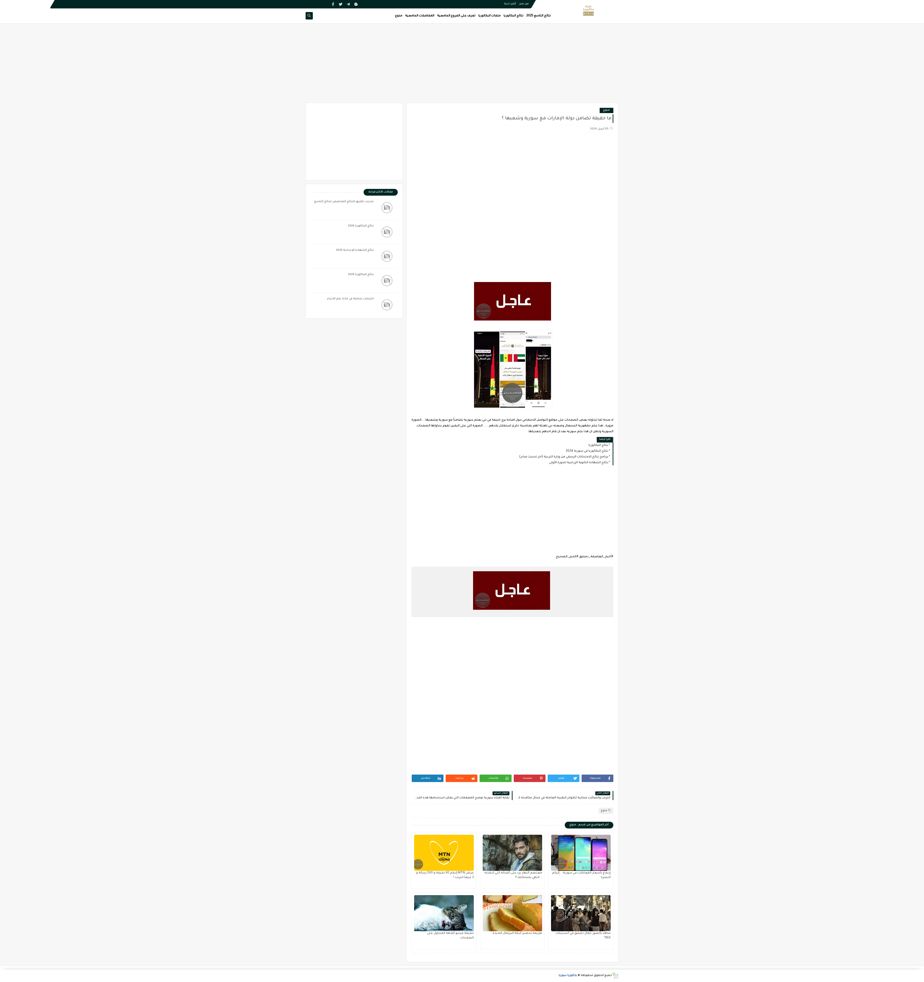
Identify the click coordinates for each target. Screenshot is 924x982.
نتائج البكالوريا (513, 16)
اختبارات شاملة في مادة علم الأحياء (350, 299)
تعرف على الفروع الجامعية (456, 16)
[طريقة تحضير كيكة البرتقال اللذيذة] (512, 913)
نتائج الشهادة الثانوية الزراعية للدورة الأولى (578, 462)
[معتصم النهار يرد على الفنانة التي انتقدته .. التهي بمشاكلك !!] (512, 853)
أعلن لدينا (510, 3)
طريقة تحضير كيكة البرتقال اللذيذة (517, 933)
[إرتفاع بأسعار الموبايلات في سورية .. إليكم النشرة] (581, 853)
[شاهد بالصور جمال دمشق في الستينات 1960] (581, 913)
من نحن (524, 3)
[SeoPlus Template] (615, 975)
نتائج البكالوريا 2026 (361, 226)
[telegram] (348, 4)
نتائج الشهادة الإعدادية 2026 (355, 250)
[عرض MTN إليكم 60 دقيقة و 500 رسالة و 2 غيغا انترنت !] (444, 853)
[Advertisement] (462, 65)
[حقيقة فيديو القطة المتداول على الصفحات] (444, 913)
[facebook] (333, 4)
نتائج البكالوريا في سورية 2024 (587, 451)
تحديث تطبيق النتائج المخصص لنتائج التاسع (344, 201)
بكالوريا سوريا (568, 975)
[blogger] (356, 4)
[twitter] (340, 4)
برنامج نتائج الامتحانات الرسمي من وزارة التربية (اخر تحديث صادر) (563, 457)
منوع (398, 16)
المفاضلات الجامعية (419, 16)
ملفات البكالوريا (489, 16)
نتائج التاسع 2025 (538, 16)
